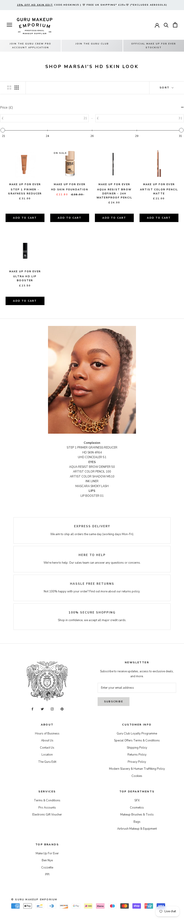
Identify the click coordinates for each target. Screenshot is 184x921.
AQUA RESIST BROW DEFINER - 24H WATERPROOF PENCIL (114, 193)
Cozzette (47, 868)
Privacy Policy (137, 762)
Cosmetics (137, 808)
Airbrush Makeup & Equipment (137, 829)
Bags (137, 822)
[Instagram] (52, 709)
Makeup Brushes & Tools (137, 815)
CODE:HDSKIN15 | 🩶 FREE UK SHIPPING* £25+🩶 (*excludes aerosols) (92, 5)
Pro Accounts (47, 808)
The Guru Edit (47, 762)
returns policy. (131, 591)
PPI (47, 875)
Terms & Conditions (47, 800)
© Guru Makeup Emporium (34, 899)
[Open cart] (175, 24)
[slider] (2, 130)
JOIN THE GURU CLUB (92, 43)
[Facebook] (32, 709)
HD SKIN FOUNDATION (69, 189)
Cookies (136, 776)
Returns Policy (137, 755)
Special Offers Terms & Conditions (137, 741)
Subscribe (113, 701)
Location (47, 755)
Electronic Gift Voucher (47, 815)
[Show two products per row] (9, 88)
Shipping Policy (137, 748)
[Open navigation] (9, 25)
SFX (137, 800)
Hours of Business (47, 734)
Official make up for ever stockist (153, 45)
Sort (165, 87)
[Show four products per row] (17, 88)
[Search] (166, 24)
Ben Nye (47, 860)
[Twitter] (42, 709)
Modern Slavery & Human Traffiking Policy (137, 769)
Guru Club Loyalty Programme (137, 734)
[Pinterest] (62, 709)
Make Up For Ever (47, 853)
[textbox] (66, 118)
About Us (47, 741)
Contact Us (47, 748)
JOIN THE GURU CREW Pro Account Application (30, 45)
